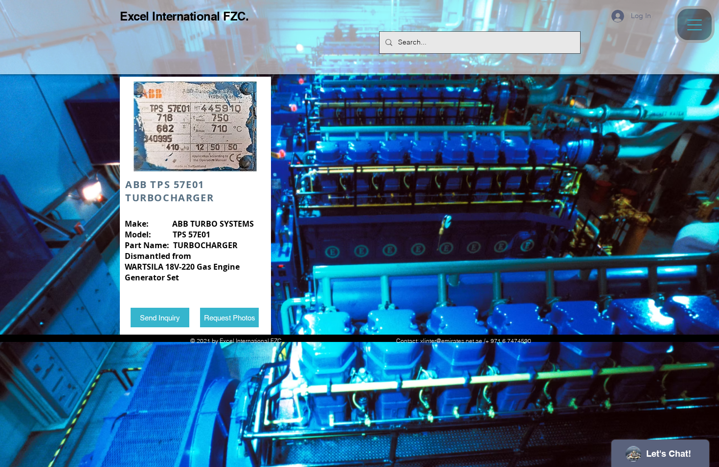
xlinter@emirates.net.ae (451, 340)
